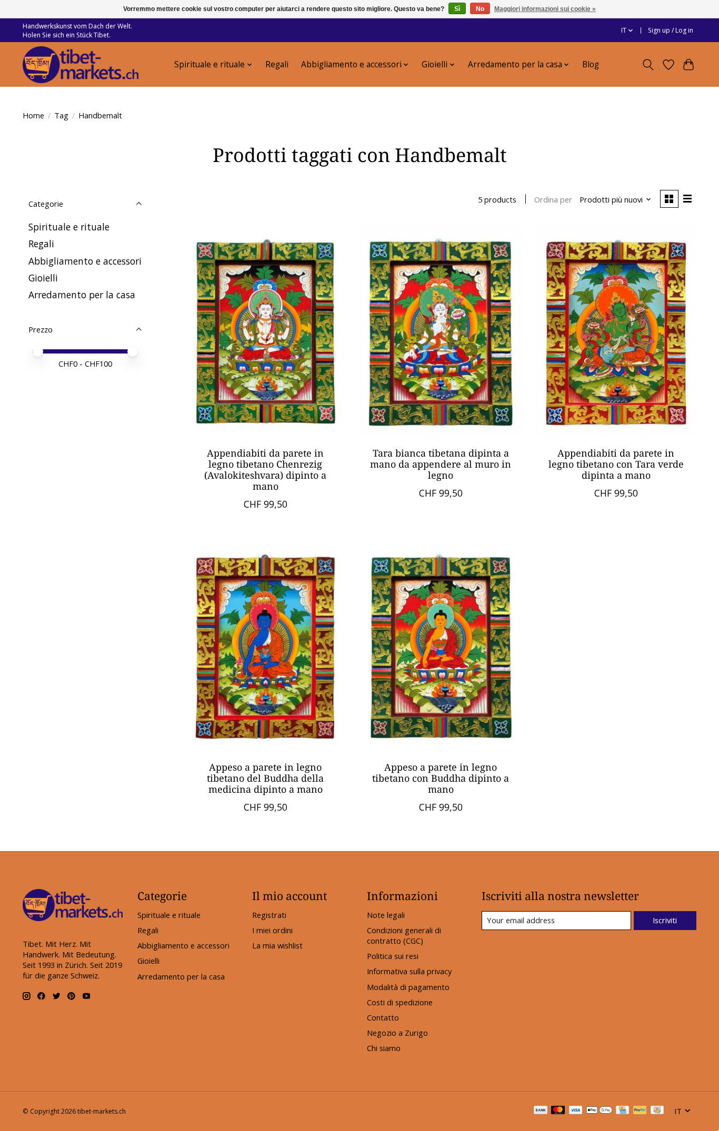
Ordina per (553, 199)
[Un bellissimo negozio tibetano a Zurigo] (80, 64)
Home (33, 115)
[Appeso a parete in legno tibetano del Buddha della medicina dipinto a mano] (265, 646)
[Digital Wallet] (599, 1111)
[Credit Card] (622, 1111)
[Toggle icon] (648, 64)
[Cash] (657, 1111)
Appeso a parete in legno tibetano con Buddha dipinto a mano (440, 778)
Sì (457, 9)
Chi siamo (384, 1048)
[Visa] (576, 1111)
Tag (61, 115)
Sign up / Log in (670, 30)
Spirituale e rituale (68, 226)
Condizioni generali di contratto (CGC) (404, 935)
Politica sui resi (392, 956)
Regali (276, 64)
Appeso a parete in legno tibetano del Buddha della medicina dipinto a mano (265, 778)
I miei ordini (272, 930)
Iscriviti (665, 920)
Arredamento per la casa (81, 294)
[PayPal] (640, 1111)
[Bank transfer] (540, 1111)
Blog (590, 64)
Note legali (386, 915)
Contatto (383, 1017)
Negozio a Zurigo (397, 1032)
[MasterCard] (558, 1111)
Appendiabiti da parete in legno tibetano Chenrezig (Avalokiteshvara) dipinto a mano (265, 469)
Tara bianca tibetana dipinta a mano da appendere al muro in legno (440, 464)
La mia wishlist (277, 945)
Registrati (269, 915)
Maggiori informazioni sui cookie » (545, 9)
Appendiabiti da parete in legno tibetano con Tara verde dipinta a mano (616, 464)
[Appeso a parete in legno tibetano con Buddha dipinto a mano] (440, 646)
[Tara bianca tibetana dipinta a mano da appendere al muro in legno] (440, 332)
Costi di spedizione (400, 1002)
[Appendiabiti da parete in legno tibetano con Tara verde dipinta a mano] (615, 332)
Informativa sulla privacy (409, 971)
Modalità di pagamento (408, 987)
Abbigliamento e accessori (85, 261)
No (480, 9)
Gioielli (43, 277)
